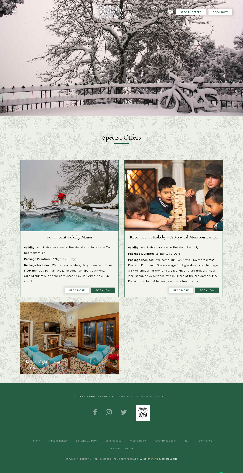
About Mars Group (166, 441)
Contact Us (205, 441)
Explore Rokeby (58, 441)
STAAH (154, 459)
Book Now (220, 12)
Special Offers (190, 12)
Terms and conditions (121, 448)
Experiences (113, 441)
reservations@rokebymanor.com (141, 396)
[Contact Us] (170, 12)
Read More (77, 290)
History (35, 441)
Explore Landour (86, 441)
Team (188, 441)
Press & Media (138, 441)
